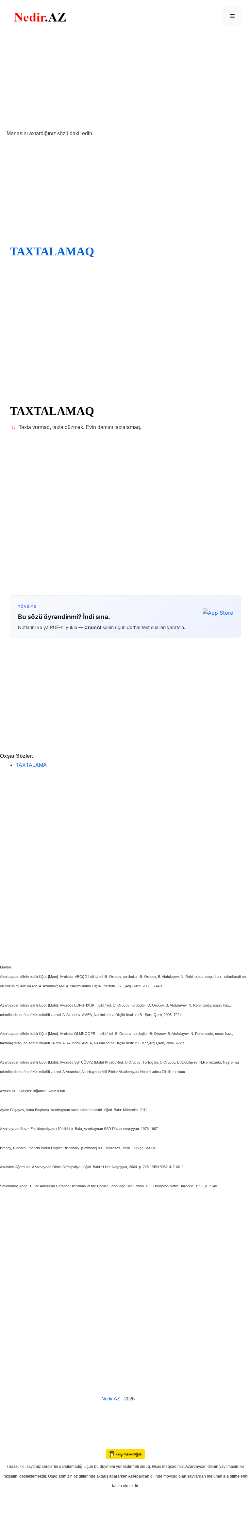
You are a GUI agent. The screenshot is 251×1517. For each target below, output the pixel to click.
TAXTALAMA (31, 765)
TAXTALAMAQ (52, 251)
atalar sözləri (11, 1435)
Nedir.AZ (111, 1398)
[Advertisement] (125, 80)
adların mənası (11, 1445)
